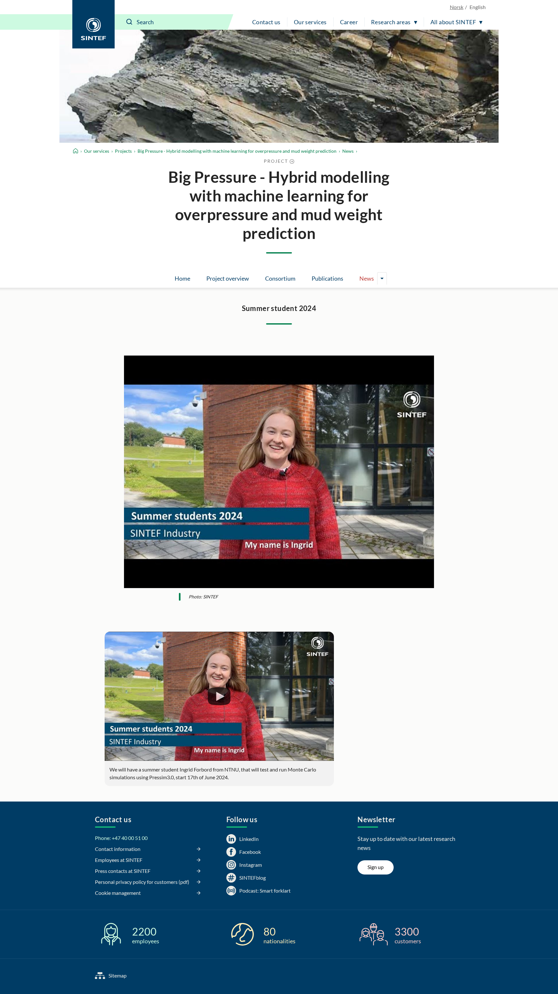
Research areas (391, 22)
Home (182, 278)
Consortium (280, 278)
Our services (310, 22)
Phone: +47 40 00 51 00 (121, 838)
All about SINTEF (453, 22)
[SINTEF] (93, 24)
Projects (123, 151)
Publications (327, 278)
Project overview (227, 278)
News (348, 151)
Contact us (266, 22)
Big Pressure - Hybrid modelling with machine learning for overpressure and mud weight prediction (237, 151)
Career (349, 22)
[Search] (129, 22)
